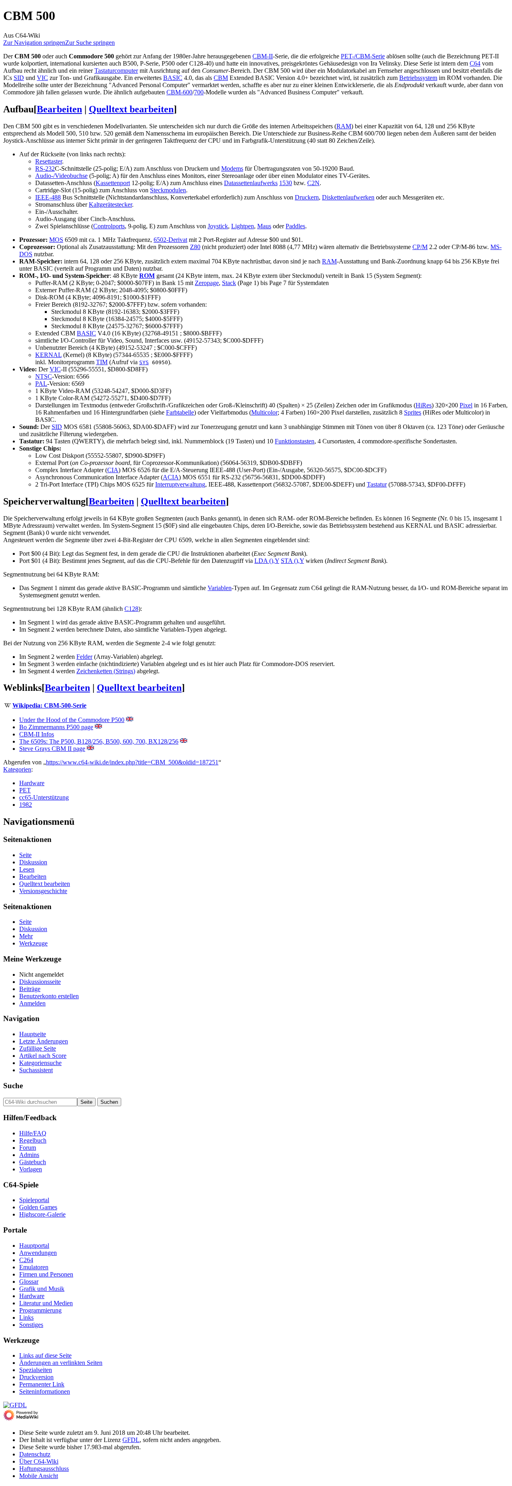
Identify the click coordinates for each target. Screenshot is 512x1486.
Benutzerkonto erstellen (49, 996)
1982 (25, 804)
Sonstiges (31, 1324)
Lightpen (242, 226)
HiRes (424, 405)
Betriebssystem (418, 77)
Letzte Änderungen (43, 1041)
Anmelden (32, 1003)
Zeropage (207, 282)
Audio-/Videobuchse (61, 175)
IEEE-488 (48, 197)
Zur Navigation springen (34, 42)
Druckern (307, 197)
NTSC (43, 376)
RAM (343, 126)
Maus (264, 226)
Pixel (466, 405)
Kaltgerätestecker (110, 204)
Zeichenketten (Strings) (105, 671)
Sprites (412, 412)
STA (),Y (292, 560)
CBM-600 (179, 92)
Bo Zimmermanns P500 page (56, 727)
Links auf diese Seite (45, 1355)
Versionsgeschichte (43, 891)
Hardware (31, 783)
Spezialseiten (35, 1369)
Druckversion (36, 1377)
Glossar (28, 1281)
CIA (112, 470)
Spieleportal (34, 1200)
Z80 (195, 246)
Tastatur (377, 484)
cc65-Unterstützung (44, 797)
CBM (221, 77)
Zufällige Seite (37, 1048)
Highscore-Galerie (42, 1214)
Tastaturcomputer (116, 70)
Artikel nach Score (42, 1055)
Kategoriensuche (40, 1062)
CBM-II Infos (36, 734)
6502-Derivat (170, 239)
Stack (229, 282)
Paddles (295, 226)
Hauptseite (32, 1034)
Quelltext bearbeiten (131, 109)
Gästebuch (32, 1162)
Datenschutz (34, 1454)
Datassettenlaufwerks (251, 183)
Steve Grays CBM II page (52, 748)
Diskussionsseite (40, 981)
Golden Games (38, 1207)
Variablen (220, 587)
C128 (131, 608)
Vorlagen (30, 1169)
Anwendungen (38, 1252)
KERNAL (48, 354)
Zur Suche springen (90, 42)
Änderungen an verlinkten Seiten (60, 1362)
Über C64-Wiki (38, 1461)
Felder (84, 656)
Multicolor (264, 412)
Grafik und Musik (41, 1288)
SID (19, 77)
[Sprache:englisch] (129, 719)
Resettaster (48, 161)
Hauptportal (34, 1245)
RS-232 (45, 168)
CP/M (420, 246)
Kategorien (17, 769)
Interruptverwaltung (180, 484)
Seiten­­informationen (44, 1391)
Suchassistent (36, 1070)
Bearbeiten (59, 109)
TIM (102, 362)
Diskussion (33, 862)
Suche (13, 1085)
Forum (27, 1147)
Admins (29, 1154)
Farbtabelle (180, 412)
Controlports (109, 226)
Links (26, 1317)
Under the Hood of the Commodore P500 (71, 719)
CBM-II (262, 56)
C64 (475, 63)
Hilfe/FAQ (32, 1133)
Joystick (218, 226)
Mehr (26, 936)
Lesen (26, 869)
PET (25, 790)
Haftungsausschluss (44, 1468)
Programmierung (40, 1310)
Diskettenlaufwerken (348, 197)
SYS (144, 362)
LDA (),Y (266, 560)
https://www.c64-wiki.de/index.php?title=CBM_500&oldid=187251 (132, 762)
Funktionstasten (294, 441)
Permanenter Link (41, 1384)
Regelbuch (32, 1140)
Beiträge (29, 988)
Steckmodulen (168, 190)
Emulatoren (33, 1267)
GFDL (131, 1439)
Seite (25, 855)
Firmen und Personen (46, 1274)
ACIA (171, 477)
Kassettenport (113, 183)
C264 (26, 1260)
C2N (313, 183)
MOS (56, 239)
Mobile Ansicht (38, 1475)
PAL (41, 383)
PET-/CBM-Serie (363, 56)
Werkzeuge (33, 943)
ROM (147, 275)
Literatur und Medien (46, 1303)
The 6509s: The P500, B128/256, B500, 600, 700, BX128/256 (98, 741)
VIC (42, 77)
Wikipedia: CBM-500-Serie (49, 705)
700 (199, 92)
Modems (232, 168)
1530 (285, 183)
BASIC (172, 77)
